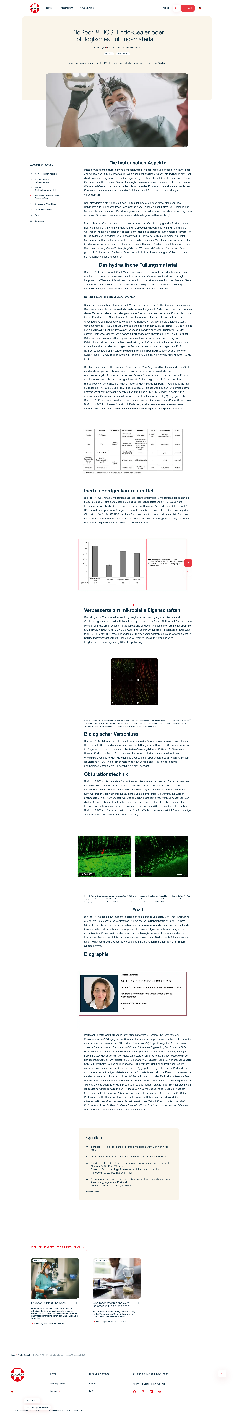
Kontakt (166, 8)
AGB (68, 1411)
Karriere (53, 1391)
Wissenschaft (66, 8)
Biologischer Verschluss (45, 204)
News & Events (87, 8)
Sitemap (39, 1411)
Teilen (34, 1401)
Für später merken (40, 1408)
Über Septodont (57, 1384)
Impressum (78, 1411)
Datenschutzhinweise (54, 1411)
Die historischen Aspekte (46, 174)
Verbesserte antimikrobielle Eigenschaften (47, 197)
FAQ (91, 1391)
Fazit (37, 215)
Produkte (49, 8)
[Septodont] (35, 8)
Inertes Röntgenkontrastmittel (45, 189)
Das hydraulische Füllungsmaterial (42, 181)
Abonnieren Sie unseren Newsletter (149, 1384)
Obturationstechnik (43, 210)
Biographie (39, 221)
